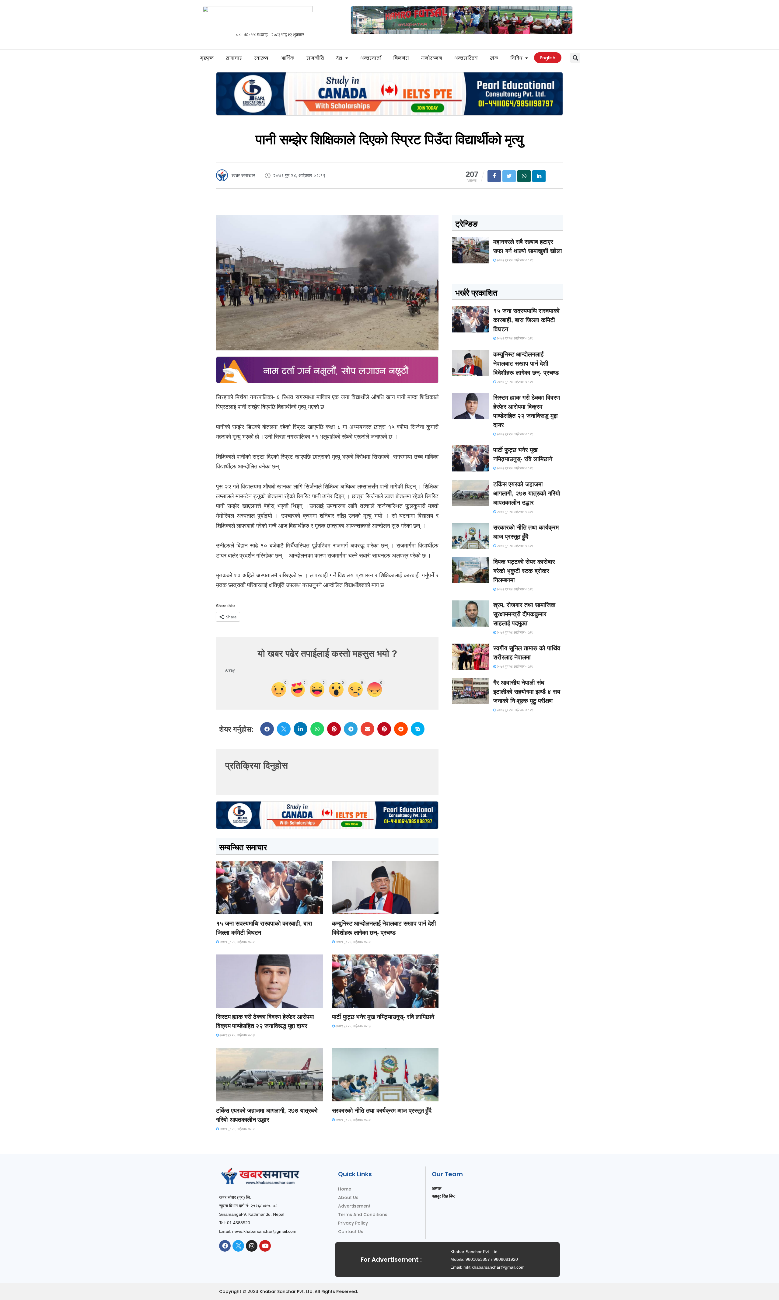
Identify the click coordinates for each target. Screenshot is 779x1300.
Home (344, 1189)
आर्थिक (287, 58)
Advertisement (354, 1206)
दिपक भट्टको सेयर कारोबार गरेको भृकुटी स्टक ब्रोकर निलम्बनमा (524, 570)
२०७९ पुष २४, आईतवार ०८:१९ (237, 942)
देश (339, 58)
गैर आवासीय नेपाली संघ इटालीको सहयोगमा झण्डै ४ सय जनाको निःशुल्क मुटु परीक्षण (526, 691)
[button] (575, 58)
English (547, 58)
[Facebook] (225, 1246)
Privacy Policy (353, 1223)
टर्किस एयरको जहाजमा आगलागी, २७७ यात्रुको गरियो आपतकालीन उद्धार (526, 493)
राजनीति (315, 58)
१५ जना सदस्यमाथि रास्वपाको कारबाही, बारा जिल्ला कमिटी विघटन (526, 320)
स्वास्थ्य (261, 58)
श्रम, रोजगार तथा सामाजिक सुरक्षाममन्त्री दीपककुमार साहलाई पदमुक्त (524, 614)
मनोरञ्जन (431, 58)
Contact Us (350, 1232)
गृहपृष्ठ (207, 58)
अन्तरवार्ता (370, 58)
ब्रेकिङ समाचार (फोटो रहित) (356, 908)
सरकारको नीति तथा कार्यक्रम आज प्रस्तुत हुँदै (381, 1110)
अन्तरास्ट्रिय (466, 58)
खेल (494, 58)
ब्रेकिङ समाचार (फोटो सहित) (240, 1095)
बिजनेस (401, 58)
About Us (348, 1197)
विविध (516, 58)
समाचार (234, 58)
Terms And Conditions (362, 1214)
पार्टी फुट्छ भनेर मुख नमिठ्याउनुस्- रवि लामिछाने (383, 1016)
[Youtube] (265, 1246)
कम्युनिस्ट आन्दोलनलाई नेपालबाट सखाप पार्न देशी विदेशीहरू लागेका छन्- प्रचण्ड (526, 363)
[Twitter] (238, 1246)
